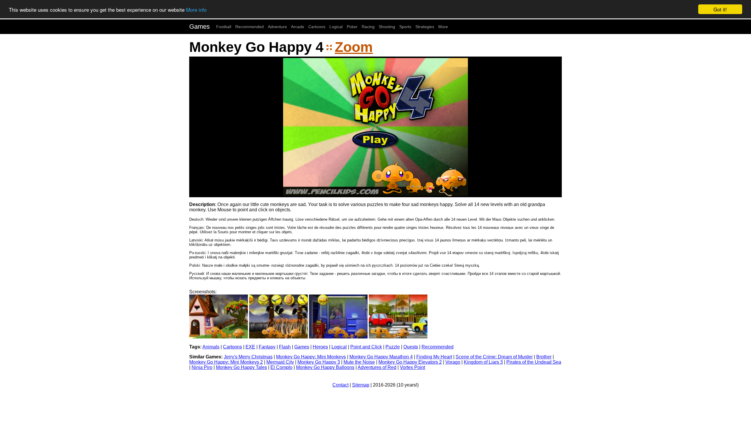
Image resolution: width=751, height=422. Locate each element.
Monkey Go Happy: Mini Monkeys (311, 356)
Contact (340, 384)
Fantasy (267, 346)
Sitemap (360, 384)
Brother (544, 356)
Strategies (424, 26)
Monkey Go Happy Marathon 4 (381, 356)
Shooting (387, 26)
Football (223, 26)
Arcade (297, 26)
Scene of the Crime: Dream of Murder (494, 356)
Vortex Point (412, 367)
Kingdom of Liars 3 (483, 362)
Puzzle (392, 346)
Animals (210, 346)
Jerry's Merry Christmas (248, 356)
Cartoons (316, 26)
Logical (336, 26)
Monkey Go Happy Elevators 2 (410, 362)
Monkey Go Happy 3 (318, 362)
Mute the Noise (359, 362)
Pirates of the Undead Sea (533, 362)
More (443, 26)
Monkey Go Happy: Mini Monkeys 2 (226, 362)
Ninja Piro (202, 367)
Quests (410, 346)
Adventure (277, 26)
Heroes (320, 346)
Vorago (452, 362)
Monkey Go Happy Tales (241, 367)
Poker (352, 26)
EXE (250, 346)
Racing (368, 26)
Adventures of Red (377, 367)
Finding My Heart (434, 356)
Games (199, 26)
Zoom (354, 47)
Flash (285, 346)
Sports (405, 26)
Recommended (249, 26)
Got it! (720, 9)
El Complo (281, 367)
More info (196, 9)
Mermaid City (280, 362)
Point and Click (366, 346)
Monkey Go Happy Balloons (325, 367)
